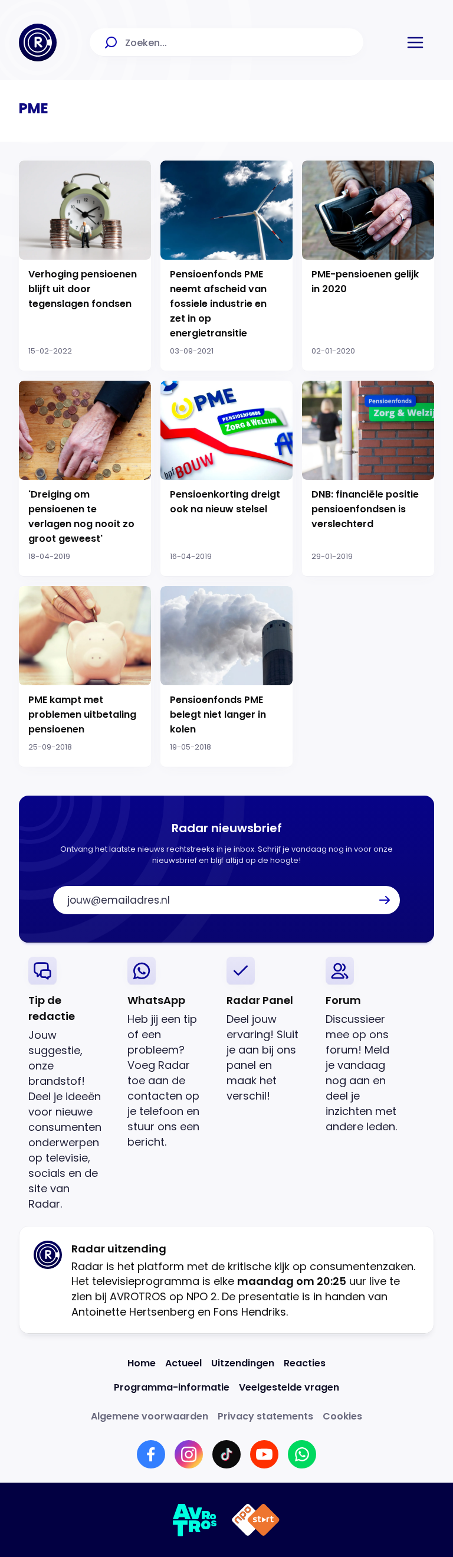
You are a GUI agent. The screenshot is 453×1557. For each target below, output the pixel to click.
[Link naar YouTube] (264, 1454)
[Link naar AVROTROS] (195, 1520)
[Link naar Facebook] (151, 1454)
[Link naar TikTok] (226, 1454)
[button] (415, 42)
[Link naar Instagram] (189, 1454)
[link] (68, 1084)
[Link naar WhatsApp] (302, 1454)
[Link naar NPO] (255, 1520)
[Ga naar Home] (38, 42)
